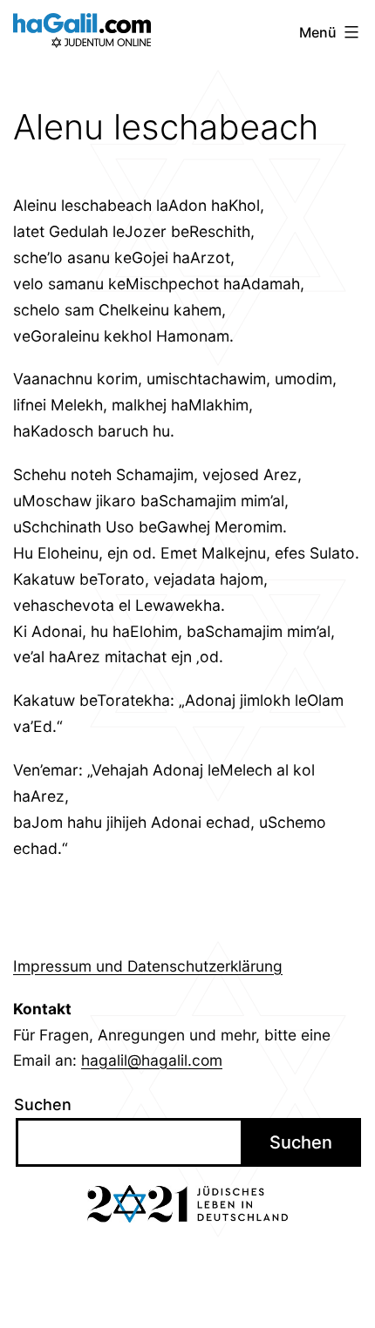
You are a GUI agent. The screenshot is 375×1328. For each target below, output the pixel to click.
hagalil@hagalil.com (151, 1060)
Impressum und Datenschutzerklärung (148, 966)
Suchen (43, 1104)
